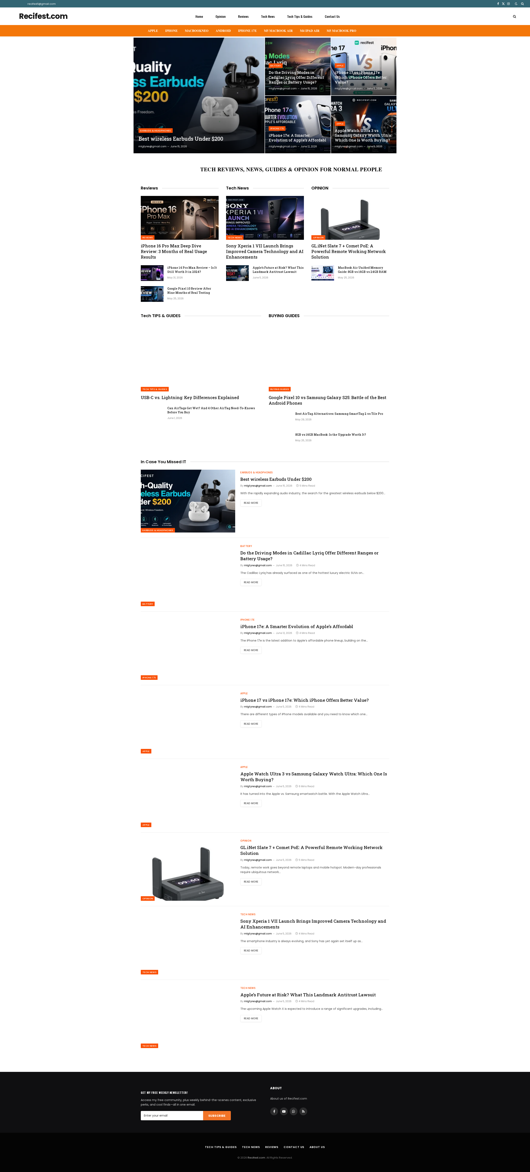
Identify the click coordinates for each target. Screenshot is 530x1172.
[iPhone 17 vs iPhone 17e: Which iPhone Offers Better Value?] (364, 66)
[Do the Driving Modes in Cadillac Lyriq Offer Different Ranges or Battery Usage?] (298, 66)
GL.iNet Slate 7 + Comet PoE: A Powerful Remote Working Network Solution (348, 251)
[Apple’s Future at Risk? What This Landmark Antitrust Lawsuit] (237, 273)
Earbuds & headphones (155, 130)
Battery (275, 65)
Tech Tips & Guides (299, 16)
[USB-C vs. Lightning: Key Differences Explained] (201, 357)
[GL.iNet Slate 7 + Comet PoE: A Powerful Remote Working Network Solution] (350, 218)
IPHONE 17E (247, 30)
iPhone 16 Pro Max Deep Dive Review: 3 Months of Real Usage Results (174, 251)
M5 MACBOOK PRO (341, 30)
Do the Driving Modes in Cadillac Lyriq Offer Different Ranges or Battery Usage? (296, 77)
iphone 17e (277, 128)
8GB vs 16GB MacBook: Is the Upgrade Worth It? (330, 435)
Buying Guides (279, 389)
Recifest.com (256, 1158)
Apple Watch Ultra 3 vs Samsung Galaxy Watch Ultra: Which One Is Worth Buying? (363, 135)
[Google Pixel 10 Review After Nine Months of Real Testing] (152, 294)
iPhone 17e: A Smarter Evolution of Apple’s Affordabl (297, 138)
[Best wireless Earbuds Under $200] (199, 95)
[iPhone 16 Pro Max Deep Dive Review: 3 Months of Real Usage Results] (180, 218)
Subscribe (217, 1116)
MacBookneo (196, 30)
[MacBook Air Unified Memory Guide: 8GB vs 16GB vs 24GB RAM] (322, 273)
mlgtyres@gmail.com (152, 146)
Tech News (268, 16)
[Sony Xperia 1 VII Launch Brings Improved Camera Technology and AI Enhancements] (265, 218)
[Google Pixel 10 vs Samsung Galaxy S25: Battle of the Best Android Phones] (329, 357)
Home (199, 16)
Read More (251, 503)
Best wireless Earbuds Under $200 (181, 139)
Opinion (221, 16)
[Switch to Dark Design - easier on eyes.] (516, 3)
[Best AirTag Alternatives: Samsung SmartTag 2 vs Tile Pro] (280, 419)
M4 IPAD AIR (309, 30)
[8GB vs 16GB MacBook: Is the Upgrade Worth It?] (280, 440)
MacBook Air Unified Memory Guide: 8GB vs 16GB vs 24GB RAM (362, 270)
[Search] (522, 3)
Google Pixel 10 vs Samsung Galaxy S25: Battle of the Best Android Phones (327, 400)
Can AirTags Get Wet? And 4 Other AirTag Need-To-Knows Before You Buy (211, 410)
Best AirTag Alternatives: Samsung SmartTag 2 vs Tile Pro (339, 414)
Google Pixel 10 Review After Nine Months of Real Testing (189, 291)
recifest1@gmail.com (42, 4)
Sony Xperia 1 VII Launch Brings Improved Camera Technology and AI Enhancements (265, 251)
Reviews (243, 16)
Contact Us (332, 16)
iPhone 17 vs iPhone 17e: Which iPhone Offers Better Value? (361, 77)
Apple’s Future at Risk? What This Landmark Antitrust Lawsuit (278, 270)
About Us (317, 1147)
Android (223, 30)
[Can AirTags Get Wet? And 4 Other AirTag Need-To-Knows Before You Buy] (152, 413)
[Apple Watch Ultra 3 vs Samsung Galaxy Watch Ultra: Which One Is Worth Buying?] (364, 125)
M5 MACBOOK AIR (278, 30)
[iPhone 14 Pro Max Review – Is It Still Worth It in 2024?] (152, 273)
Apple (153, 30)
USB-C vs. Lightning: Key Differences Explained (190, 397)
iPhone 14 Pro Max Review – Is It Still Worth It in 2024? (192, 270)
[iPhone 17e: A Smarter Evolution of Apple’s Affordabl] (298, 125)
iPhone (171, 30)
